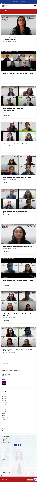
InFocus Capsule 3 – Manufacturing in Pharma (18, 280)
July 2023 (4, 398)
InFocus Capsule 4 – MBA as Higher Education (17, 246)
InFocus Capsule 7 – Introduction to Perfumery (18, 144)
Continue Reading (6, 44)
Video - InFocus (14, 41)
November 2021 (5, 417)
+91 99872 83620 (23, 1)
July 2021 (4, 424)
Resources (3, 459)
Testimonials (4, 463)
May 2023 (4, 400)
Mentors (3, 454)
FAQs (2, 461)
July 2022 (4, 409)
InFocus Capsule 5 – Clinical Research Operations (15, 212)
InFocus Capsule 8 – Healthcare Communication (13, 109)
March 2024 (5, 394)
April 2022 (4, 411)
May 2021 (4, 428)
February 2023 (5, 404)
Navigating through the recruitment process (9, 366)
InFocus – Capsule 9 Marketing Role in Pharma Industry (18, 74)
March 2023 (5, 402)
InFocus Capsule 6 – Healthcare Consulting (17, 177)
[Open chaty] (34, 480)
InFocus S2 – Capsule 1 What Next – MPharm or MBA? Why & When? (18, 39)
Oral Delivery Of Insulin (6, 374)
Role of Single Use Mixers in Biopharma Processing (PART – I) (12, 370)
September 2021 (6, 421)
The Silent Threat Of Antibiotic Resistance (9, 378)
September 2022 (6, 407)
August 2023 (5, 396)
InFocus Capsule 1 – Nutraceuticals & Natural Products (17, 350)
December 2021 (5, 415)
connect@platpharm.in (15, 1)
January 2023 (5, 406)
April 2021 (4, 430)
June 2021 (4, 426)
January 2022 (5, 413)
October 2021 (5, 419)
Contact (3, 465)
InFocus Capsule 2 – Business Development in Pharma (17, 314)
